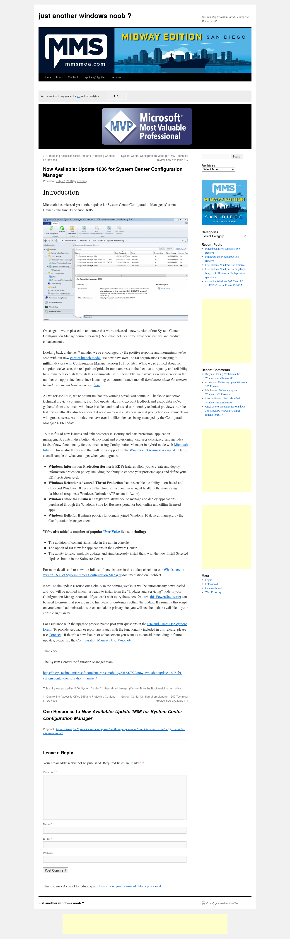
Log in (208, 580)
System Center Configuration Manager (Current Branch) (115, 688)
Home (47, 77)
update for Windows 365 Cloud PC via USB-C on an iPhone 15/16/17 (225, 410)
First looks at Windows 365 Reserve (224, 265)
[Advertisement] (240, 331)
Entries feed (211, 584)
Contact (73, 77)
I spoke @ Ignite (93, 77)
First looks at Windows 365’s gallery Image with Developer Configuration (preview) (225, 273)
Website (48, 853)
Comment (50, 772)
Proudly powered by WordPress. (223, 903)
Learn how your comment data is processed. (130, 886)
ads (78, 96)
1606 (76, 688)
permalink (175, 688)
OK (116, 96)
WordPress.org (213, 592)
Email (47, 838)
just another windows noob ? (85, 15)
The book (115, 77)
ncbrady (82, 181)
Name (47, 824)
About (59, 77)
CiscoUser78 (212, 406)
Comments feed (213, 588)
